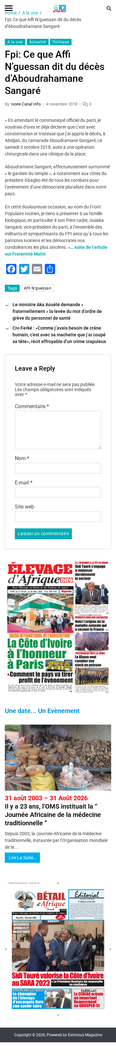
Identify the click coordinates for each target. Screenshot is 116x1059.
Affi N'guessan (37, 288)
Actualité (37, 42)
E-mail (24, 483)
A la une (15, 42)
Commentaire (32, 406)
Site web (24, 507)
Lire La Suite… (22, 857)
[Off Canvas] (9, 8)
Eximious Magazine (85, 1035)
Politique (61, 42)
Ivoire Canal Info (26, 104)
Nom (22, 458)
